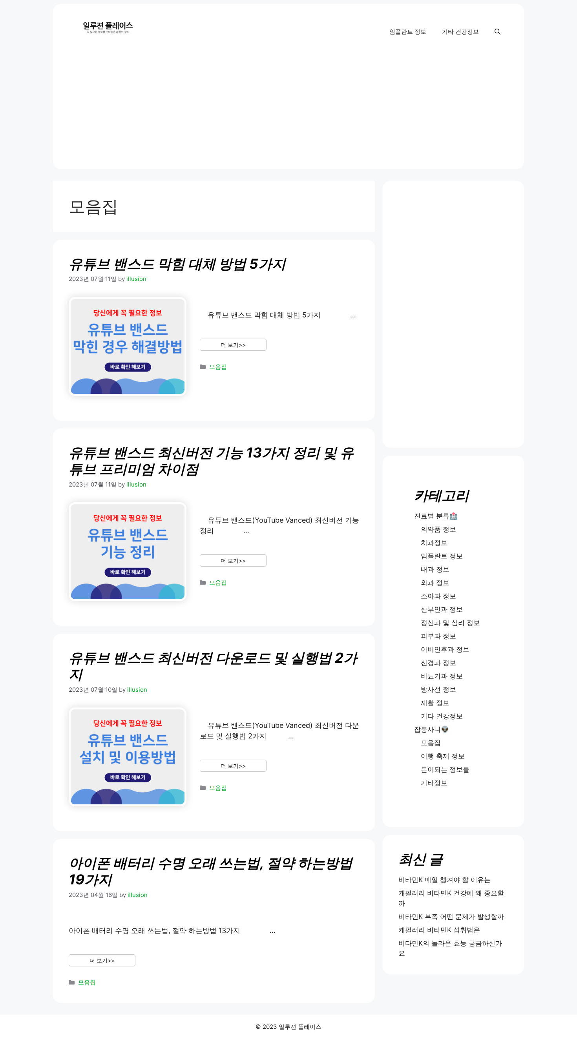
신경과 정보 (438, 663)
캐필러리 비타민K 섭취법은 (439, 930)
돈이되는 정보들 (445, 769)
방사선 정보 (438, 689)
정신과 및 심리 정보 (450, 623)
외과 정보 (435, 583)
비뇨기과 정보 (442, 676)
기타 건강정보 (460, 31)
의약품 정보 (438, 529)
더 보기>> (233, 344)
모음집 (218, 366)
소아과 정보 (438, 596)
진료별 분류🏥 (436, 516)
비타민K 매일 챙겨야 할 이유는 (444, 880)
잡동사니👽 (431, 729)
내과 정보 (435, 569)
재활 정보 (435, 703)
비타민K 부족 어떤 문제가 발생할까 (451, 917)
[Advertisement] (288, 114)
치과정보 (434, 543)
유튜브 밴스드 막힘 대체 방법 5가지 (177, 263)
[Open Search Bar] (497, 32)
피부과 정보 (438, 636)
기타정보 (434, 783)
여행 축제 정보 (443, 756)
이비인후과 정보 (445, 649)
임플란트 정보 (407, 31)
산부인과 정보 (442, 609)
